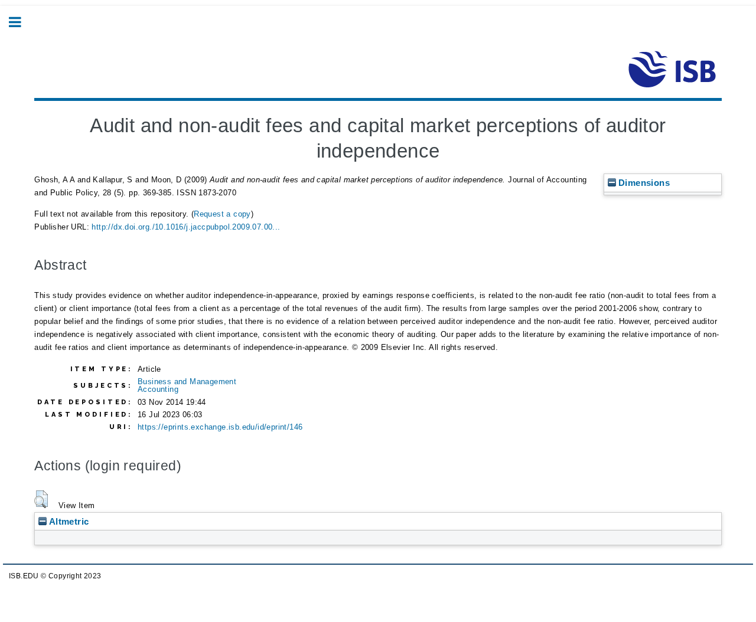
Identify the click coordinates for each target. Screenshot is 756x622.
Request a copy (222, 213)
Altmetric (68, 521)
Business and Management (187, 381)
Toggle (21, 22)
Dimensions (643, 183)
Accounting (158, 389)
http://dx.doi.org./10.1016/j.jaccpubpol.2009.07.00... (186, 226)
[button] (41, 499)
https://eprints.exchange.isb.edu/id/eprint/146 (220, 427)
